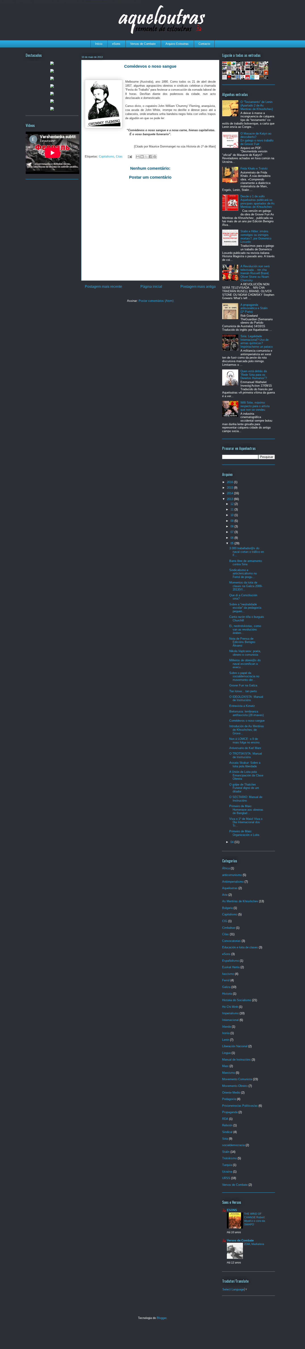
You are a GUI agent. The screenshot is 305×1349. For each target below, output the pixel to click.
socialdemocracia (233, 1145)
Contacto (204, 43)
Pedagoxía (229, 1099)
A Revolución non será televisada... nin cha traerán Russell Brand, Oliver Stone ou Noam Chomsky (254, 273)
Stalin (226, 1151)
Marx (225, 1066)
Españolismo (230, 960)
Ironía (226, 1033)
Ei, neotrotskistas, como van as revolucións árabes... (245, 629)
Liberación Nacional (234, 1046)
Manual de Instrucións (236, 1059)
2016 (230, 482)
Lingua (226, 1053)
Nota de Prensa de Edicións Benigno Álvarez (242, 642)
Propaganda (230, 1112)
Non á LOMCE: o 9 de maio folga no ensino (244, 740)
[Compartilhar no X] (146, 156)
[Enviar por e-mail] (138, 156)
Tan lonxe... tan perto (243, 691)
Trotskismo (229, 1158)
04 (232, 842)
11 (232, 509)
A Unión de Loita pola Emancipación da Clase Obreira (246, 775)
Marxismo (228, 1072)
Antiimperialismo (233, 881)
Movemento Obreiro (235, 1086)
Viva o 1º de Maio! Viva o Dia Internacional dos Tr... (245, 822)
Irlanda (226, 1026)
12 (232, 504)
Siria (225, 1138)
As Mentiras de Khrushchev (240, 901)
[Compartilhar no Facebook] (150, 156)
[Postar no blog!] (142, 156)
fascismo (228, 974)
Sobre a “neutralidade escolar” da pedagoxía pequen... (245, 608)
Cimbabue (228, 927)
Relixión (227, 1125)
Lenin (225, 1039)
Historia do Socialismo (236, 1000)
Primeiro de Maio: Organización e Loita (244, 833)
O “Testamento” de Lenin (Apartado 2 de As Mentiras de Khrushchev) (256, 105)
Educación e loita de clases (240, 947)
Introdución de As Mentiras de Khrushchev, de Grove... (246, 730)
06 (232, 537)
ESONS (232, 1210)
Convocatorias (231, 941)
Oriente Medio (231, 1092)
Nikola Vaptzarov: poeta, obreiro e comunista (245, 652)
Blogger (161, 1318)
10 (232, 515)
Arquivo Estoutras (177, 43)
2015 (230, 487)
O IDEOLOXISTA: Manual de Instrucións (246, 698)
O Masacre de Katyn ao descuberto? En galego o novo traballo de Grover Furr (256, 139)
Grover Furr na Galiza (243, 685)
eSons (116, 43)
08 (232, 526)
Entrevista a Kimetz (242, 706)
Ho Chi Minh (230, 1006)
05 (232, 543)
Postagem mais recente (103, 286)
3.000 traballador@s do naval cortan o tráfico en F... (246, 552)
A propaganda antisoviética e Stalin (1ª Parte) (253, 308)
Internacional (230, 1020)
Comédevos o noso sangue (247, 720)
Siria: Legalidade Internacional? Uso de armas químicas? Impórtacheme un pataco (256, 341)
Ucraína (227, 1171)
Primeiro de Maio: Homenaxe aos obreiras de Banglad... (246, 809)
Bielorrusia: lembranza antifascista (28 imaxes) (246, 713)
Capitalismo (106, 156)
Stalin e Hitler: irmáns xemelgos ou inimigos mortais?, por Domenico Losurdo (255, 236)
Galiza (226, 987)
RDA (225, 1118)
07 (232, 532)
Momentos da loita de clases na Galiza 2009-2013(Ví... (245, 586)
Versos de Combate (143, 43)
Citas (119, 156)
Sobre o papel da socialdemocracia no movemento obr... (244, 676)
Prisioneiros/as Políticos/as (240, 1105)
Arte (225, 894)
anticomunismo (232, 875)
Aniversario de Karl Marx (245, 748)
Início (98, 43)
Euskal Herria (231, 967)
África (226, 868)
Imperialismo (230, 1013)
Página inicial (151, 286)
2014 (230, 493)
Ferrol (226, 980)
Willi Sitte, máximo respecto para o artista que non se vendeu (254, 406)
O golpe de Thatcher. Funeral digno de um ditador (244, 788)
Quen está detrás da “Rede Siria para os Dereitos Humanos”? (253, 374)
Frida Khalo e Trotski (253, 168)
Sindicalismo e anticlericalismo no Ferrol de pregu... (243, 573)
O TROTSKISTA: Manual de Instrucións (245, 755)
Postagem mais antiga (198, 286)
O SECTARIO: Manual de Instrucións (245, 798)
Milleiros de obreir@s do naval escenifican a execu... (245, 664)
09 (232, 520)
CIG (224, 921)
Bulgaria (227, 908)
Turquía (227, 1165)
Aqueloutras (230, 888)
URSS (226, 1178)
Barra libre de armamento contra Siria (245, 562)
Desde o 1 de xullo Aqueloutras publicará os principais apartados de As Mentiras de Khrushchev (257, 201)
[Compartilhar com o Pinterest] (154, 156)
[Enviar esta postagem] (129, 156)
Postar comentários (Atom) (156, 300)
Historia (227, 993)
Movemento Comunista (237, 1079)
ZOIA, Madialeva (254, 1244)
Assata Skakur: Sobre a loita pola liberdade (244, 764)
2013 (230, 499)
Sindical (227, 1132)
